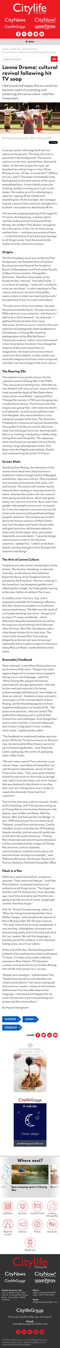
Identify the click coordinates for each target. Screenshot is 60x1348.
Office (44, 1292)
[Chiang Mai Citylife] (30, 8)
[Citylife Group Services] (15, 27)
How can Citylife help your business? (30, 1316)
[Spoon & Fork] (45, 26)
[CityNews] (15, 20)
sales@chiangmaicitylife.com (30, 1322)
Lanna (29, 1019)
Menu (31, 41)
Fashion (10, 1019)
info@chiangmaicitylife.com (45, 1302)
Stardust (10, 1027)
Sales (43, 1295)
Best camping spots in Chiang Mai (30, 1180)
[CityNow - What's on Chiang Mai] (45, 20)
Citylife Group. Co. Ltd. (20, 1340)
